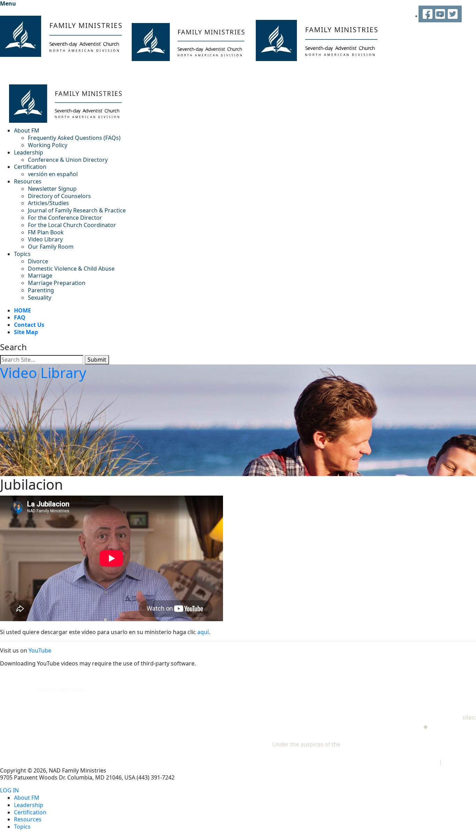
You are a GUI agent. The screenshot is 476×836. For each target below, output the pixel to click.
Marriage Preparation (56, 283)
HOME (22, 310)
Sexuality (39, 297)
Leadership (28, 152)
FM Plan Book (46, 232)
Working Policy (47, 145)
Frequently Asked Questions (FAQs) (74, 138)
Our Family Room (51, 246)
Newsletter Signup (52, 189)
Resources (27, 181)
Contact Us (29, 325)
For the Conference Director (65, 217)
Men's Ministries (400, 726)
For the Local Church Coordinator (72, 225)
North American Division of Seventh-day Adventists (409, 744)
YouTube (40, 650)
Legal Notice (460, 762)
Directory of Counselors (59, 196)
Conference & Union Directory (68, 160)
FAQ (19, 317)
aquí (203, 632)
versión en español (53, 174)
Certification (30, 167)
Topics (22, 254)
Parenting (41, 290)
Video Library (45, 239)
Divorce (38, 261)
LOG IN (9, 790)
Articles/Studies (48, 203)
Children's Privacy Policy (406, 762)
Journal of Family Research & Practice (77, 210)
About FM (26, 130)
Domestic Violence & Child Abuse (71, 268)
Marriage (40, 275)
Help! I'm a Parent (452, 726)
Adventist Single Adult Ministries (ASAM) (423, 735)
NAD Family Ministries (432, 717)
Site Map (26, 332)
